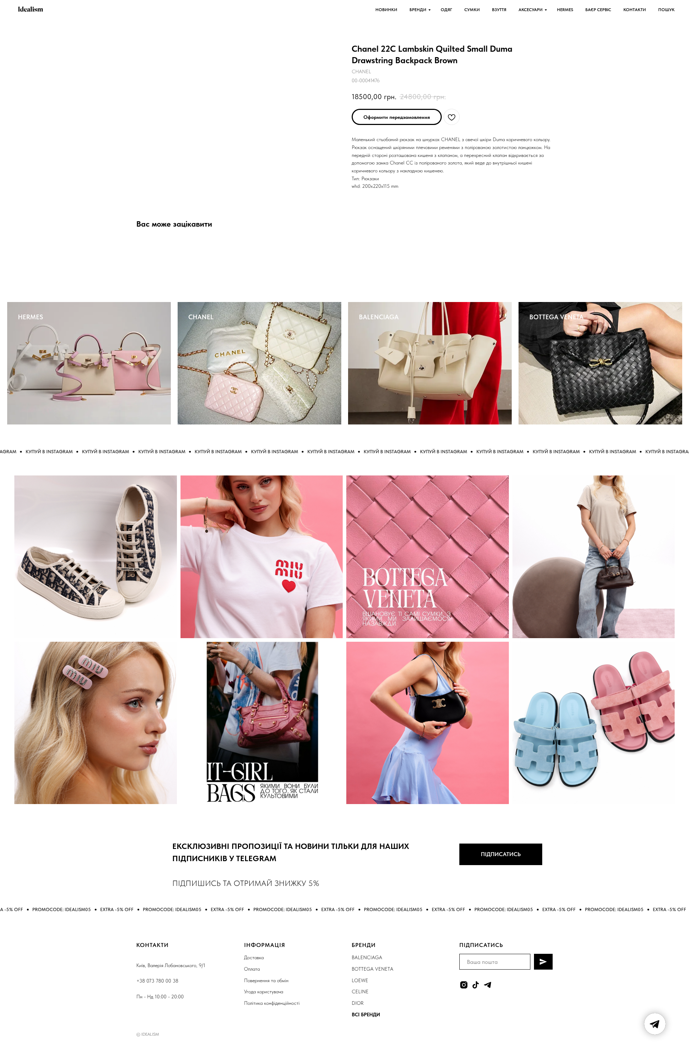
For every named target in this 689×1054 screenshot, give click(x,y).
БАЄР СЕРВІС (598, 9)
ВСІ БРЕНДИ (366, 1014)
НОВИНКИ (386, 9)
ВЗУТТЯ (499, 9)
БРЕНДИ (417, 9)
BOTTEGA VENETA (556, 317)
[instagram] (463, 984)
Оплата (252, 969)
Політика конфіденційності (272, 1003)
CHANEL (201, 317)
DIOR (358, 1003)
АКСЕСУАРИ (531, 9)
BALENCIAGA (379, 317)
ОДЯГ (446, 9)
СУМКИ (472, 9)
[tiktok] (475, 984)
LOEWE (360, 980)
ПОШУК (666, 9)
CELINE (360, 991)
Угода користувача (263, 991)
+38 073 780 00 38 (157, 981)
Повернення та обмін (266, 980)
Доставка (254, 957)
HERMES (565, 9)
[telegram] (487, 984)
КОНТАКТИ (634, 9)
